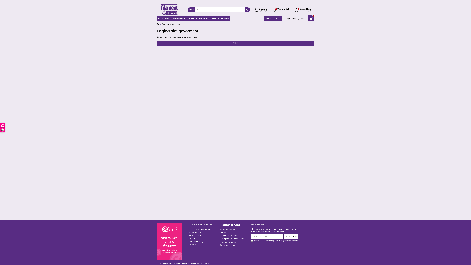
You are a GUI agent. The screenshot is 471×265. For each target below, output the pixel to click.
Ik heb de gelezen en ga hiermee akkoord (276, 241)
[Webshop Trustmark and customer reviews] (169, 241)
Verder (236, 43)
